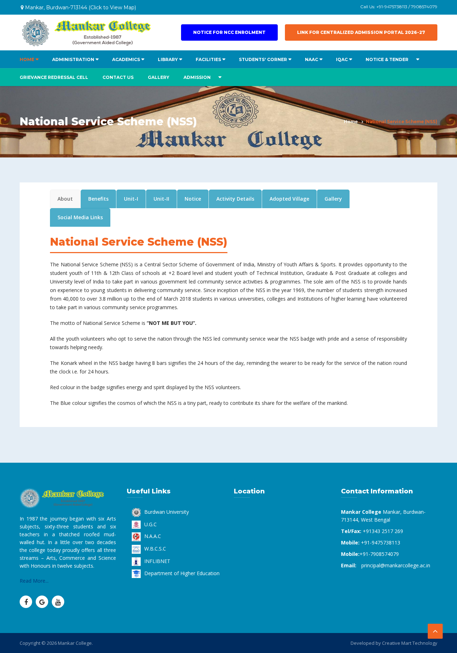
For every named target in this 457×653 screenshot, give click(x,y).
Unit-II (161, 198)
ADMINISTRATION (73, 59)
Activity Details (235, 198)
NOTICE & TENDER (387, 59)
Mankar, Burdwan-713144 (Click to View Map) (80, 7)
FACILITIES (208, 59)
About (65, 198)
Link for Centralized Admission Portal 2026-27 (361, 32)
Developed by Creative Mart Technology (394, 643)
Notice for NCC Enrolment (229, 32)
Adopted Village (289, 198)
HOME (27, 59)
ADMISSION (197, 77)
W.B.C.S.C (155, 548)
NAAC (311, 59)
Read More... (34, 580)
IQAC (342, 59)
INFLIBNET (157, 561)
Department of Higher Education (182, 573)
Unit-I (131, 198)
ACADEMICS (126, 59)
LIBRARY (168, 59)
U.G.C (150, 524)
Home (351, 121)
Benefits (98, 198)
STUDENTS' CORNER (263, 59)
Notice (193, 198)
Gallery (158, 77)
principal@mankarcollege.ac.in (395, 565)
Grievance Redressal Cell (54, 77)
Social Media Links (80, 217)
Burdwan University (166, 511)
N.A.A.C (152, 536)
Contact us (118, 77)
